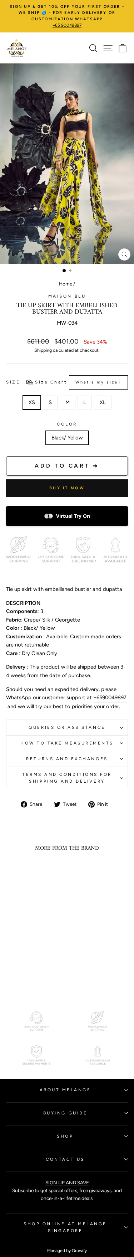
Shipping (43, 350)
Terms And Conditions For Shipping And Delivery (67, 778)
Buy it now (67, 488)
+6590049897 (109, 697)
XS (32, 402)
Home (65, 284)
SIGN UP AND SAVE (67, 1182)
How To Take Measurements (67, 743)
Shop (65, 1136)
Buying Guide (65, 1113)
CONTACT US (65, 1159)
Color (67, 424)
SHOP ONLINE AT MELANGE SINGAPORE (65, 1227)
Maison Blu (67, 296)
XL (103, 402)
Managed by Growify (67, 1250)
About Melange (65, 1089)
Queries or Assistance (67, 727)
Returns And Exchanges (67, 758)
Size (63, 382)
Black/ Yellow (67, 437)
